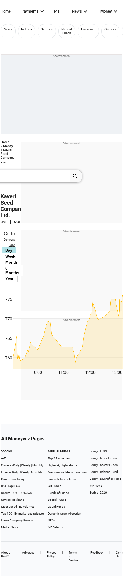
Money (106, 11)
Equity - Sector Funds (104, 465)
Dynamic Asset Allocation (64, 513)
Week (10, 256)
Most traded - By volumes (17, 506)
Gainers (110, 29)
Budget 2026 (98, 492)
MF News (96, 486)
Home (6, 11)
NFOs (51, 520)
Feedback (96, 552)
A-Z (3, 458)
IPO (3, 486)
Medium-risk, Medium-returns (67, 472)
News (77, 11)
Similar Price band (12, 500)
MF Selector (55, 527)
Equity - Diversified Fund (106, 479)
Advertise (28, 552)
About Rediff (5, 554)
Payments (30, 11)
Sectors (47, 29)
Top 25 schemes (59, 458)
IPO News (25, 493)
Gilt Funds (54, 486)
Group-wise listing (13, 479)
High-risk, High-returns (62, 465)
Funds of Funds (58, 493)
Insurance (88, 29)
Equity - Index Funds (103, 458)
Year (9, 279)
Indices (26, 29)
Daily (16, 465)
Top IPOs (14, 486)
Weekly (25, 465)
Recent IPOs (9, 493)
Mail (57, 11)
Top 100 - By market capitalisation (23, 513)
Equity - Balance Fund (104, 472)
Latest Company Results (17, 520)
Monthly (37, 465)
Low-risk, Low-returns (62, 479)
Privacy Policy (51, 554)
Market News (9, 527)
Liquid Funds (56, 506)
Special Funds (57, 500)
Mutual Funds (66, 31)
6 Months (12, 270)
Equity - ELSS (98, 451)
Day (8, 250)
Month (11, 262)
